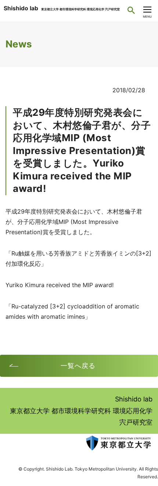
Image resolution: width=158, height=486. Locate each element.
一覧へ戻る (78, 365)
